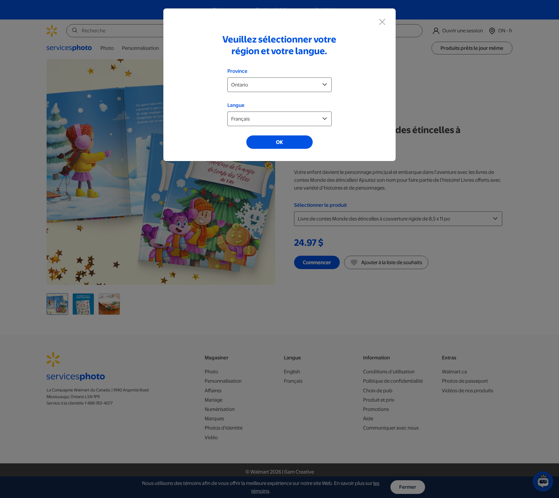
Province (237, 71)
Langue (236, 105)
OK (279, 142)
